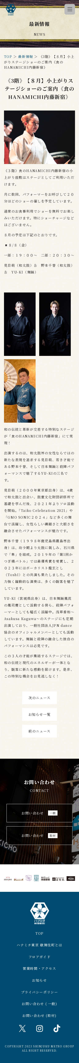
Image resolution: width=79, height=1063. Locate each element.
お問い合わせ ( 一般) (39, 1003)
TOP (8, 56)
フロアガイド (39, 956)
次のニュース (39, 697)
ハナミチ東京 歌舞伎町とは (39, 945)
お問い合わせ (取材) (39, 1015)
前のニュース (39, 731)
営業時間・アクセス (39, 968)
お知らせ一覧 (39, 714)
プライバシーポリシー (39, 992)
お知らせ (39, 980)
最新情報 (25, 56)
